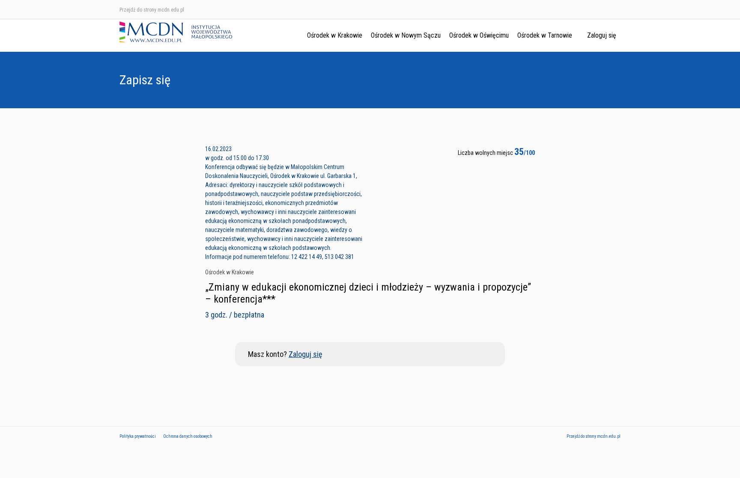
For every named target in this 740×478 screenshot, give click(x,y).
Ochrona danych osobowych (187, 436)
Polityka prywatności (137, 436)
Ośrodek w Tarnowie (544, 35)
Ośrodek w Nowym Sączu (406, 35)
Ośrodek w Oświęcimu (479, 35)
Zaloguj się (601, 35)
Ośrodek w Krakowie (334, 35)
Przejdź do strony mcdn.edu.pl (151, 10)
